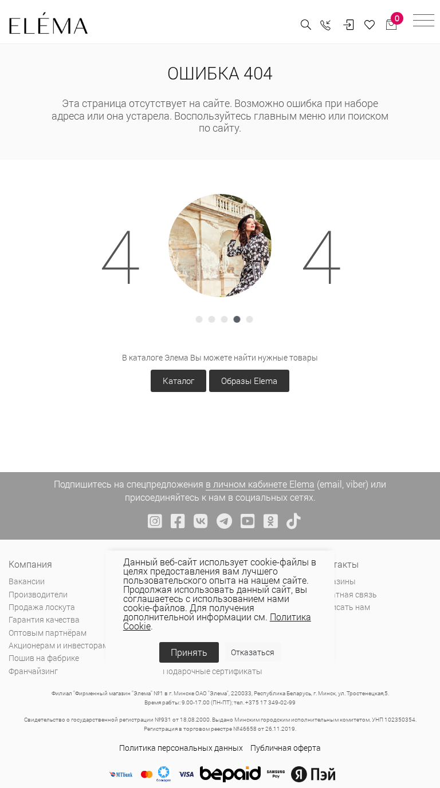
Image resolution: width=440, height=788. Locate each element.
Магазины (336, 581)
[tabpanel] (220, 245)
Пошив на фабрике (44, 657)
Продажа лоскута (42, 606)
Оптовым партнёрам (48, 632)
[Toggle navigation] (423, 22)
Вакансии (27, 581)
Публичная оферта (285, 747)
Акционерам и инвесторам (58, 645)
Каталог (178, 380)
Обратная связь (347, 594)
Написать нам (343, 606)
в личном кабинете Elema (260, 484)
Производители (38, 594)
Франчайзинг (33, 671)
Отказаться (252, 652)
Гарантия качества (44, 619)
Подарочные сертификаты (212, 671)
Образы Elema (249, 380)
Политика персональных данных (181, 747)
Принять (189, 652)
